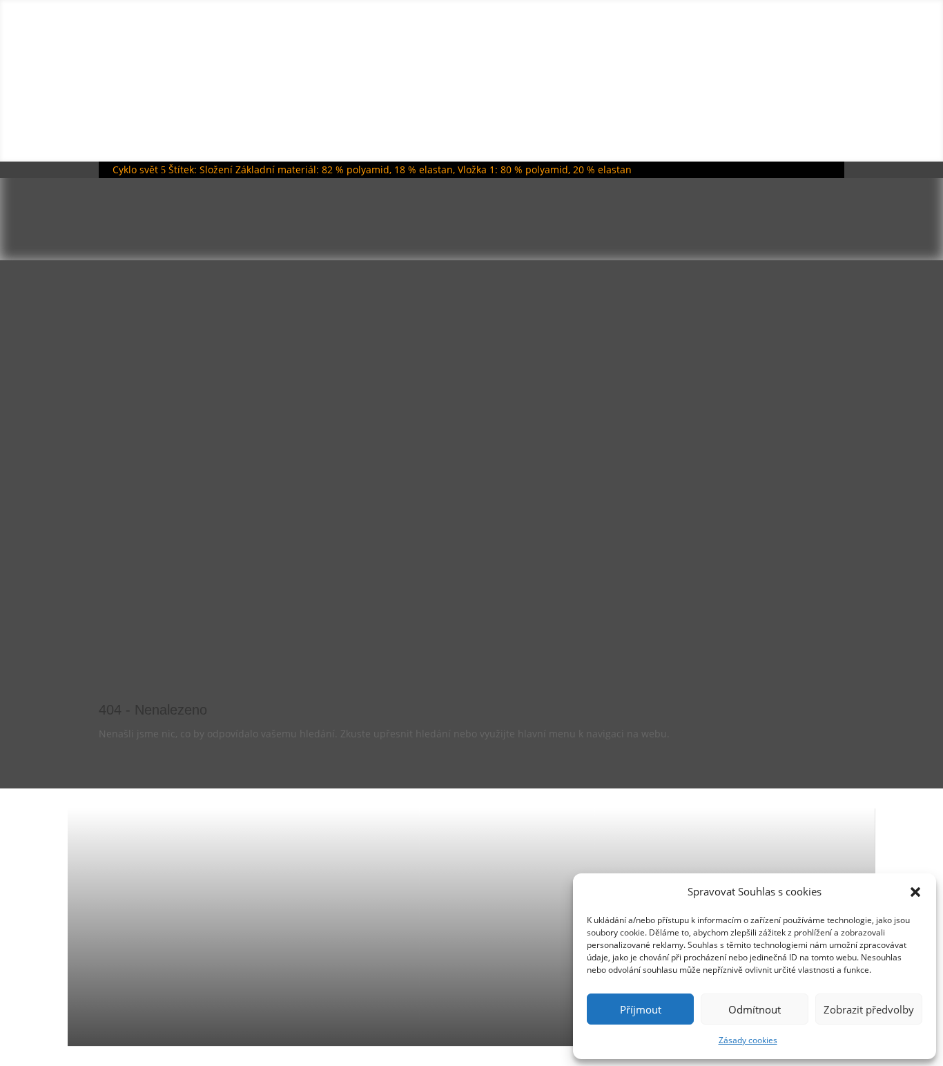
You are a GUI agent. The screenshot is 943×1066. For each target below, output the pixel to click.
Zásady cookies (748, 1040)
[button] (915, 892)
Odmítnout (754, 1009)
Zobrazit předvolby (869, 1009)
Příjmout (640, 1009)
